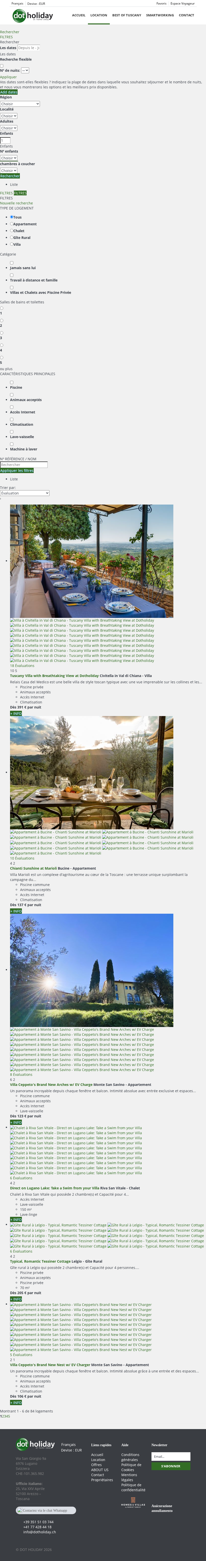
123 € (21, 1116)
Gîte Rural (21, 237)
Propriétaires (102, 1479)
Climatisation (21, 424)
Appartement (25, 224)
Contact (186, 15)
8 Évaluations (21, 1074)
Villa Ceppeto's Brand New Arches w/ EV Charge (51, 1084)
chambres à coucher (17, 163)
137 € (21, 904)
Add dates (8, 92)
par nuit (34, 707)
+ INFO (16, 713)
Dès (13, 707)
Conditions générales (130, 1457)
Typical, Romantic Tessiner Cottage (40, 1261)
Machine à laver (23, 449)
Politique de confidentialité (133, 1487)
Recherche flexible (16, 59)
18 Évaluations (22, 665)
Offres (96, 1464)
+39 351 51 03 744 (38, 1521)
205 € (21, 1292)
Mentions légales (129, 1477)
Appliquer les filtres (16, 470)
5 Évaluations (21, 1354)
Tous (17, 217)
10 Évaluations (22, 858)
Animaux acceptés (26, 399)
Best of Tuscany (126, 15)
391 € (21, 707)
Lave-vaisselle (22, 436)
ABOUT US (100, 1469)
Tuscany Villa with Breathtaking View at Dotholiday (54, 675)
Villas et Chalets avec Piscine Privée (40, 292)
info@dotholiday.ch (39, 1532)
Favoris (162, 3)
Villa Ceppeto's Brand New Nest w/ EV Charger (50, 1364)
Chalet (18, 230)
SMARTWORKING (160, 15)
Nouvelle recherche (16, 203)
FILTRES (6, 36)
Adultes (6, 121)
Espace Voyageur (183, 3)
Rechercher (9, 31)
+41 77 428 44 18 (37, 1526)
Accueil (78, 15)
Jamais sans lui (23, 267)
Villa (17, 244)
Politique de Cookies (131, 1467)
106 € (21, 1396)
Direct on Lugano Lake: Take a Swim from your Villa (54, 1188)
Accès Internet (22, 412)
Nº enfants (9, 151)
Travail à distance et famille (34, 280)
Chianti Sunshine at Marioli (33, 868)
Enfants (6, 133)
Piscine (16, 387)
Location (98, 15)
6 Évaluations (21, 1178)
